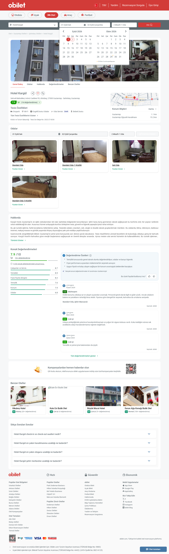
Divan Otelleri (52, 516)
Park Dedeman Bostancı (56, 485)
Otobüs (18, 15)
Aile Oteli (12, 519)
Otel (52, 15)
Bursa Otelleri (14, 503)
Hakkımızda (89, 497)
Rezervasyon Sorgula (133, 5)
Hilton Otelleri (52, 508)
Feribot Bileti (89, 494)
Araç (69, 15)
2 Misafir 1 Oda (120, 25)
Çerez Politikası (90, 506)
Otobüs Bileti (89, 485)
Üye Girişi (153, 5)
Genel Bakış (18, 84)
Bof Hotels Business (54, 491)
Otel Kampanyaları (15, 512)
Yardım (114, 5)
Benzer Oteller (74, 84)
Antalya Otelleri (14, 494)
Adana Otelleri (14, 509)
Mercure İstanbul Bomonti (56, 497)
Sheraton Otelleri (53, 513)
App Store (128, 485)
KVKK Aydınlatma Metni (93, 500)
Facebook (128, 502)
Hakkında (41, 84)
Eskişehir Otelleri (15, 500)
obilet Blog (128, 508)
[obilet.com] (23, 7)
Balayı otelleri (14, 522)
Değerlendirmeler (56, 84)
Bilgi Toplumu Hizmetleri (94, 503)
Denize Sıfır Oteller (16, 525)
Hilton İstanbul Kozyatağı (56, 488)
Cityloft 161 (51, 494)
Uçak (36, 15)
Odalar (30, 84)
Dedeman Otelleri (53, 505)
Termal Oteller (14, 531)
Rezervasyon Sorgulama (94, 514)
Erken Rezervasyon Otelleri (19, 528)
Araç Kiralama (90, 491)
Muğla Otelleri (14, 497)
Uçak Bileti (89, 488)
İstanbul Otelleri (15, 485)
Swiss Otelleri (52, 510)
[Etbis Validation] (12, 538)
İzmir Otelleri (13, 491)
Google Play (129, 488)
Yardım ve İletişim (91, 512)
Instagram (128, 505)
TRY (104, 5)
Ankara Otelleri (14, 488)
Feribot (88, 15)
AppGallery (128, 491)
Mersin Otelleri (14, 506)
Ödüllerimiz (89, 509)
